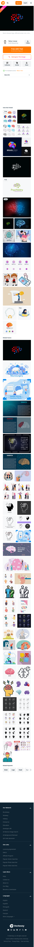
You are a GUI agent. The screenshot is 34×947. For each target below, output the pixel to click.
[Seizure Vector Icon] (22, 861)
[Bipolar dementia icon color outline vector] (10, 696)
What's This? (20, 70)
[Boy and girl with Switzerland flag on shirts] (10, 317)
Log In (25, 3)
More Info (7, 74)
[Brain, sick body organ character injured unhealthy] (10, 845)
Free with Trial (17, 50)
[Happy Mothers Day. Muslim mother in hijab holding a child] (9, 379)
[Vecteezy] (3, 3)
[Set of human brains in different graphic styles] (10, 116)
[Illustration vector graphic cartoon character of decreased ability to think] (10, 816)
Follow (28, 43)
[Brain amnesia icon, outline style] (10, 860)
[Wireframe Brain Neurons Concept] (11, 248)
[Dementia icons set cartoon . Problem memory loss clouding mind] (10, 725)
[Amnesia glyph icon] (10, 571)
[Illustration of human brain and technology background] (16, 221)
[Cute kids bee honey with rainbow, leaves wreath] (10, 365)
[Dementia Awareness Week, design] (16, 460)
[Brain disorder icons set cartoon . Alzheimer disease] (11, 878)
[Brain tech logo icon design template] (23, 379)
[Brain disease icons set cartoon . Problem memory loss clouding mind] (8, 671)
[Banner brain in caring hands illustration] (10, 739)
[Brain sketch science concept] (9, 261)
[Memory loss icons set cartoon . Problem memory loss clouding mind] (10, 754)
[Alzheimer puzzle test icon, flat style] (10, 831)
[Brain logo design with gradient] (16, 160)
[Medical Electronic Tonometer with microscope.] (9, 331)
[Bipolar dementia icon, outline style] (10, 710)
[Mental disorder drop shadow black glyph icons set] (10, 938)
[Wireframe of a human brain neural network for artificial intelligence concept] (16, 288)
